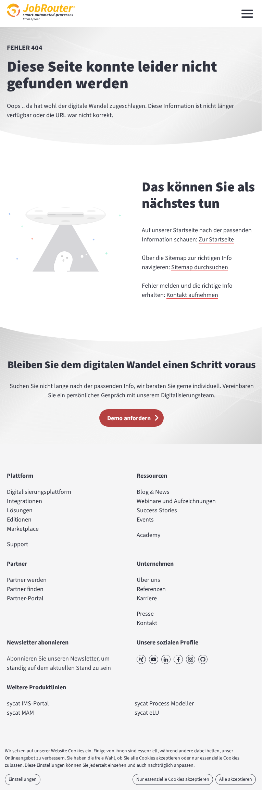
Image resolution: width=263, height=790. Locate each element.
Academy (148, 535)
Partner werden (27, 580)
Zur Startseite (216, 239)
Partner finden (25, 589)
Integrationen (24, 501)
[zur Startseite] (41, 22)
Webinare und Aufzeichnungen (176, 501)
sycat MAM (20, 713)
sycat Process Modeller (164, 703)
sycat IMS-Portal (28, 703)
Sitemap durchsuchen (199, 267)
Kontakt (147, 623)
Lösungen (20, 510)
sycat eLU (147, 713)
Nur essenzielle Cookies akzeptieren (172, 779)
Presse (145, 614)
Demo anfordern (129, 418)
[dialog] (131, 767)
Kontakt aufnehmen (192, 295)
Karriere (147, 598)
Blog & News (153, 492)
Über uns (148, 580)
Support (17, 544)
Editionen (19, 519)
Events (145, 519)
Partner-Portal (25, 598)
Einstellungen (23, 779)
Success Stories (157, 510)
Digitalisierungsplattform (39, 492)
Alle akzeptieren (235, 779)
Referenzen (151, 589)
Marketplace (23, 529)
